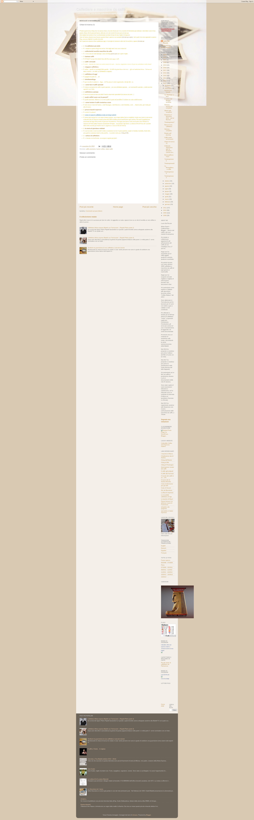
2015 (165, 75)
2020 (165, 62)
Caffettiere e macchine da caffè (100, 9)
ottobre (167, 181)
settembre (168, 183)
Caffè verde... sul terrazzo (168, 138)
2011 (165, 207)
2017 (165, 70)
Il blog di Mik (165, 462)
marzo (167, 199)
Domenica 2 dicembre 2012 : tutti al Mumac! (169, 117)
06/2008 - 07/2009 (167, 562)
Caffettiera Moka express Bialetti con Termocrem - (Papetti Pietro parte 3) (111, 237)
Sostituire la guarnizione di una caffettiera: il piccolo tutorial (106, 247)
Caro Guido (91, 769)
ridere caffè (109, 149)
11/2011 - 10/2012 (166, 572)
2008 (165, 215)
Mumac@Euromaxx (168, 155)
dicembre (168, 85)
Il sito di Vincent (166, 488)
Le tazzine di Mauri (167, 499)
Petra (162, 565)
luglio (166, 189)
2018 (165, 67)
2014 (165, 78)
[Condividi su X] (106, 146)
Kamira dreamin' (86, 804)
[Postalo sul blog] (105, 146)
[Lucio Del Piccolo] (162, 677)
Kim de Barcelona (166, 490)
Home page (118, 207)
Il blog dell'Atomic (166, 460)
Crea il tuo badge (165, 678)
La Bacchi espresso (167, 492)
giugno (167, 191)
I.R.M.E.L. (84, 799)
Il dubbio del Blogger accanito (168, 100)
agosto (167, 186)
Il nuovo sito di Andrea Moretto (166, 480)
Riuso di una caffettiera (168, 125)
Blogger (148, 815)
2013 (165, 81)
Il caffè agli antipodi (167, 471)
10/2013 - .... (165, 577)
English (163, 546)
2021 (165, 60)
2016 (165, 73)
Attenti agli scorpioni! (168, 111)
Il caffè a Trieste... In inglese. (97, 749)
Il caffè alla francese (167, 473)
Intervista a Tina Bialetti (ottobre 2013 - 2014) (102, 759)
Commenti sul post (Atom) (94, 211)
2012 (165, 83)
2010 (165, 210)
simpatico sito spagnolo (165, 507)
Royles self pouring (167, 134)
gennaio (167, 204)
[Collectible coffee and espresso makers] (162, 652)
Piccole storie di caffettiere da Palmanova (166, 664)
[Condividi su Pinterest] (110, 146)
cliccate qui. (141, 41)
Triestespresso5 (169, 163)
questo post (114, 53)
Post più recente (86, 207)
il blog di (123, 133)
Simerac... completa (168, 129)
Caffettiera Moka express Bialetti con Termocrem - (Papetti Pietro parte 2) (111, 227)
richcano (135, 815)
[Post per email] (99, 146)
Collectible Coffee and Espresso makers (166, 444)
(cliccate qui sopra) (127, 37)
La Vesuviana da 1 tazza (95, 789)
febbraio (167, 202)
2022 (165, 57)
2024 (165, 54)
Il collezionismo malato (88, 217)
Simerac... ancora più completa (168, 106)
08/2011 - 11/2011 (166, 570)
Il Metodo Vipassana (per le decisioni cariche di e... (169, 149)
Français (163, 553)
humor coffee (100, 149)
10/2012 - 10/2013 (167, 574)
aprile (167, 196)
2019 (165, 65)
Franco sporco (165, 560)
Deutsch (163, 548)
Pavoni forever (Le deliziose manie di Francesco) (167, 503)
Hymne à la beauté (168, 91)
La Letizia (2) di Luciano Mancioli (98, 779)
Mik (127, 133)
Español (163, 550)
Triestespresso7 (169, 122)
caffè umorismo (91, 149)
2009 (165, 213)
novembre (168, 88)
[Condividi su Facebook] (108, 146)
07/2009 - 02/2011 (167, 567)
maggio (167, 194)
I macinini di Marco (167, 453)
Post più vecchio (149, 207)
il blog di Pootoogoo (167, 465)
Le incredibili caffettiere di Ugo (166, 495)
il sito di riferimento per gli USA (167, 484)
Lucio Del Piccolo (166, 42)
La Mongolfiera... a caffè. (169, 167)
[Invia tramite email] (103, 146)
